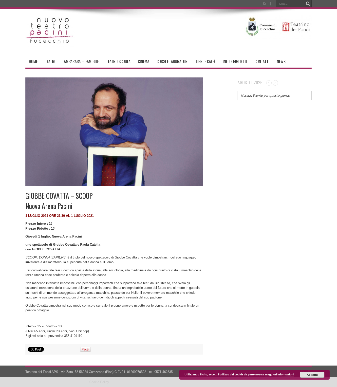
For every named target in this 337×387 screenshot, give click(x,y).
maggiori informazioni (279, 374)
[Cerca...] (308, 3)
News (281, 61)
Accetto (312, 374)
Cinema (143, 61)
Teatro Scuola (118, 61)
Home (33, 61)
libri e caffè (205, 61)
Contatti (262, 61)
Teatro (50, 61)
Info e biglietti (235, 61)
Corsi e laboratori (172, 61)
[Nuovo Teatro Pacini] (50, 43)
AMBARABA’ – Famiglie (81, 61)
